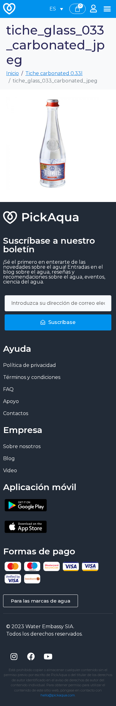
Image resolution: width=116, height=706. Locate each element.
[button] (107, 9)
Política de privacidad (29, 365)
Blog (9, 458)
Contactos (15, 413)
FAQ (8, 389)
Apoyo (11, 401)
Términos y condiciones (31, 377)
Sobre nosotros (22, 446)
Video (10, 470)
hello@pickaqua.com (58, 695)
